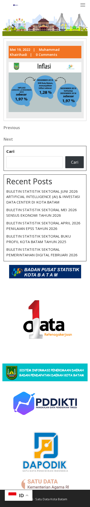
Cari (10, 151)
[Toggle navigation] (83, 5)
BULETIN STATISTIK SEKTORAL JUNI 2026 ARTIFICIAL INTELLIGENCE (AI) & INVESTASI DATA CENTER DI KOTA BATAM (43, 196)
